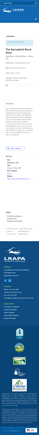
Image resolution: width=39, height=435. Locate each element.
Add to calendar (15, 148)
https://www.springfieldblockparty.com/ (18, 179)
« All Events (10, 36)
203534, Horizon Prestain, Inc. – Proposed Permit (12, 231)
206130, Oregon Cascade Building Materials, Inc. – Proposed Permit (25, 231)
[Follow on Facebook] (5, 280)
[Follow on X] (9, 280)
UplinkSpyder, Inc (15, 431)
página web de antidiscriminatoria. (24, 422)
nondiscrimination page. (12, 405)
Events (9, 173)
